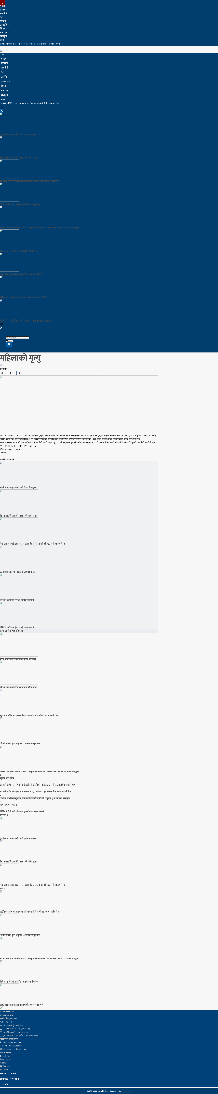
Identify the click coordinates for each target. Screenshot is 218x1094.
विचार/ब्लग (28, 44)
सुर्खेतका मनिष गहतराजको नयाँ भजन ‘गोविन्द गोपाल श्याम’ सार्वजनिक (29, 181)
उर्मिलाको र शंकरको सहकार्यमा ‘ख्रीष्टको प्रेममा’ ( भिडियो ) (24, 298)
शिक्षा (2, 29)
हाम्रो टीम (4, 1085)
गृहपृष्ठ (3, 6)
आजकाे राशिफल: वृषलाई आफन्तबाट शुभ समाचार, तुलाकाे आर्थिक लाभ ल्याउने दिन (35, 792)
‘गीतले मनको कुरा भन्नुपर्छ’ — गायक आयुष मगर (20, 204)
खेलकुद (3, 36)
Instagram (6, 1059)
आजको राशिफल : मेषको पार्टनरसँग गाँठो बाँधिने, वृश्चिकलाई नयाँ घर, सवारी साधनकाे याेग (37, 785)
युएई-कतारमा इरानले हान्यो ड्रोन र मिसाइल (18, 134)
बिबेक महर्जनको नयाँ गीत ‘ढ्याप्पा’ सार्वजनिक (19, 251)
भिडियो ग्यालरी (50, 44)
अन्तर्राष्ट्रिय (4, 25)
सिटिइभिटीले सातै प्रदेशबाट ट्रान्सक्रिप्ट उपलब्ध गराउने (22, 812)
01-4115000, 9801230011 (12, 1046)
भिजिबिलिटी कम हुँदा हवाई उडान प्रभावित (17, 627)
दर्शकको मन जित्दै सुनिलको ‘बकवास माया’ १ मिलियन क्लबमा (26, 321)
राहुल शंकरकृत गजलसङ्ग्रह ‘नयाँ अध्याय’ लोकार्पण (21, 274)
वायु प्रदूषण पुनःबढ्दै (8, 805)
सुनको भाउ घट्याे (7, 778)
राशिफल (3, 44)
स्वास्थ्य (21, 44)
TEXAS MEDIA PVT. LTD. (11, 1042)
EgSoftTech (126, 1091)
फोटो (58, 44)
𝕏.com (3, 1063)
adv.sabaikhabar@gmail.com (14, 1049)
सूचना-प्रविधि (38, 44)
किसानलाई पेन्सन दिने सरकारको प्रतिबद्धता (18, 158)
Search (10, 341)
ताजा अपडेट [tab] (5, 631)
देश (1, 17)
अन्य (2, 40)
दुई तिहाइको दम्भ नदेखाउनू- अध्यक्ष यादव (17, 572)
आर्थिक (3, 21)
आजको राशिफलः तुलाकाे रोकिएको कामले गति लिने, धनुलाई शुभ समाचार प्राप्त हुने (35, 798)
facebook (5, 1056)
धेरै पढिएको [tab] (17, 631)
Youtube (6, 1066)
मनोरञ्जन (4, 32)
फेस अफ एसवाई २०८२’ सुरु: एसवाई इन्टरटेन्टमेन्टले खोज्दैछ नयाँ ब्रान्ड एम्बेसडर (33, 544)
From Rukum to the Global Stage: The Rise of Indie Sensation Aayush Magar (39, 228)
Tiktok (5, 1069)
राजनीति (4, 14)
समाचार (3, 10)
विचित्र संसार (12, 44)
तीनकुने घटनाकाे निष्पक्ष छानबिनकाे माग (17, 600)
